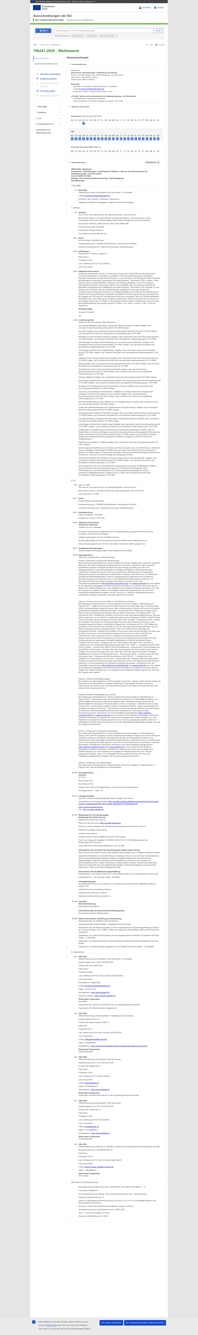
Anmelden (146, 8)
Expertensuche (92, 36)
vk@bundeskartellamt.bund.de (95, 1039)
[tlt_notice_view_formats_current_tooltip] (158, 162)
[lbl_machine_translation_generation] (100, 147)
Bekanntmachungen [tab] (41, 58)
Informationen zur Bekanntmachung (43, 131)
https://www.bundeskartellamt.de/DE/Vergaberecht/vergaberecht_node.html (119, 1046)
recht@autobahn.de (91, 1083)
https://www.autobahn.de (100, 992)
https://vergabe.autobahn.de (93, 809)
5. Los (38, 118)
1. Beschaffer (41, 107)
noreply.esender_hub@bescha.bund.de (98, 1167)
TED (34, 45)
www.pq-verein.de (139, 583)
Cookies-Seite (51, 1325)
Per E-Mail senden (47, 91)
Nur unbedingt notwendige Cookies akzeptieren (145, 1323)
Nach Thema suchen (107, 36)
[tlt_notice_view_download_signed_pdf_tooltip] (83, 123)
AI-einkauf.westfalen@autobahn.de (91, 89)
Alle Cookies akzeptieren (111, 1323)
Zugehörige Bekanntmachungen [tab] (46, 64)
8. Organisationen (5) (44, 124)
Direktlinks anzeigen (48, 79)
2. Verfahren (41, 112)
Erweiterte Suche (77, 36)
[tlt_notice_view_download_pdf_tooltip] (72, 138)
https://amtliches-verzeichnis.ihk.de (115, 583)
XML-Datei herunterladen (50, 74)
